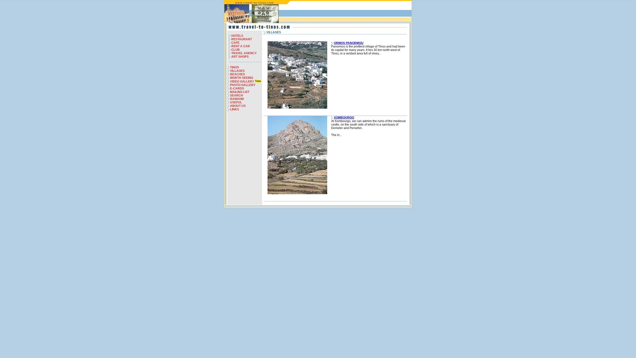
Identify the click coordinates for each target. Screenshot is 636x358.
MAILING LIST (239, 92)
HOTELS (237, 36)
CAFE (235, 43)
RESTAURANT (241, 39)
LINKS (234, 109)
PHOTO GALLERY (242, 85)
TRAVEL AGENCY (244, 53)
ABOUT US (238, 106)
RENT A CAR (240, 46)
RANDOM (237, 99)
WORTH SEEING (241, 78)
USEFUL (236, 102)
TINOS (234, 67)
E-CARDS (237, 88)
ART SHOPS (240, 56)
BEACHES (237, 74)
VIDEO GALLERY (242, 81)
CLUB (235, 49)
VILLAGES (237, 71)
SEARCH (236, 95)
